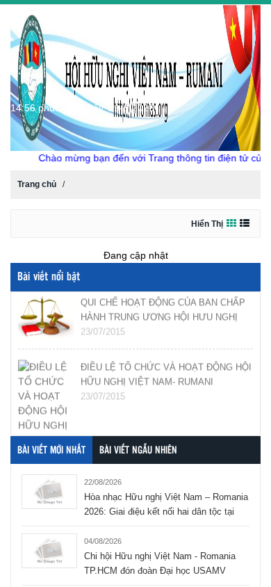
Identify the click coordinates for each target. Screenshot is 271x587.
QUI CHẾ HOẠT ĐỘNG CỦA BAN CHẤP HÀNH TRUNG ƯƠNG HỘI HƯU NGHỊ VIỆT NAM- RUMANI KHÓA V (163, 315)
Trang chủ (36, 184)
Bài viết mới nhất (51, 451)
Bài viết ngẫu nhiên (138, 451)
